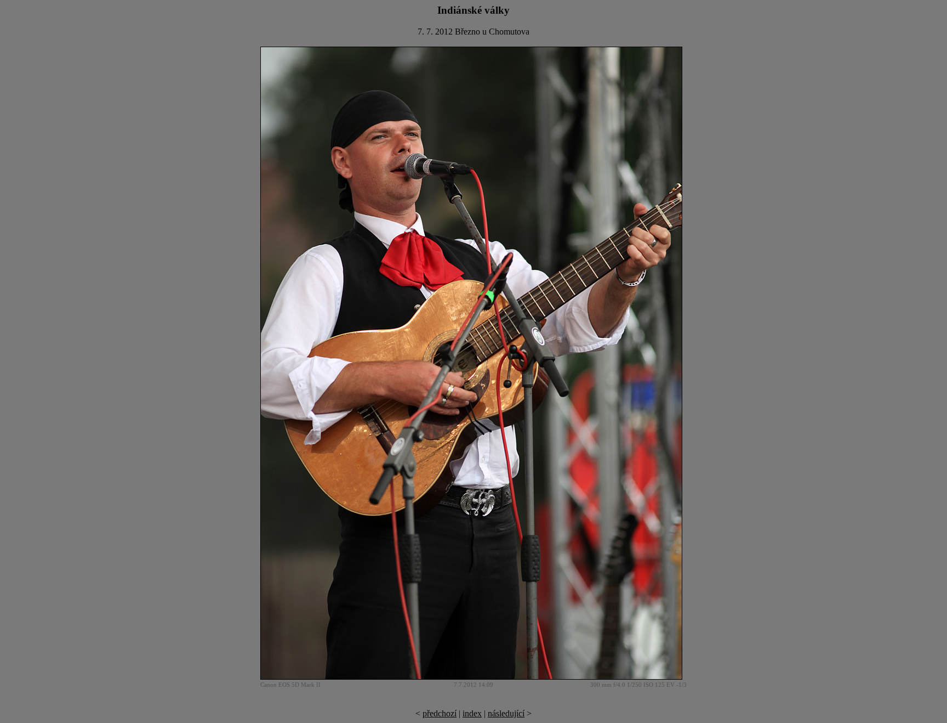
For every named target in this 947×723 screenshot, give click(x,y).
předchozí (440, 713)
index (472, 713)
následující (506, 713)
